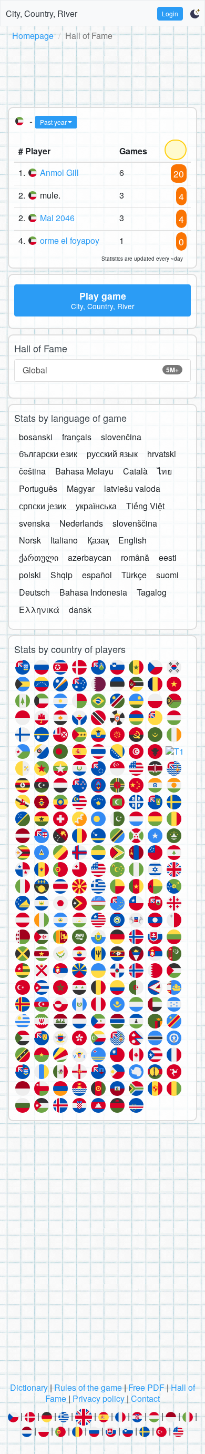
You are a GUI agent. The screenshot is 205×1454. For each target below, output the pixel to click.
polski (30, 575)
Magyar (81, 488)
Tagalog (152, 592)
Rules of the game (88, 1387)
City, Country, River (41, 13)
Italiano (64, 540)
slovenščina (134, 523)
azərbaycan (89, 557)
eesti (168, 557)
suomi (167, 575)
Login (170, 13)
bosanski (36, 437)
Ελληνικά (39, 610)
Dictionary (29, 1387)
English (132, 540)
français (76, 437)
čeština (32, 471)
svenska (34, 523)
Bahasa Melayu (84, 471)
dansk (80, 610)
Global (101, 370)
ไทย (164, 471)
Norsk (30, 540)
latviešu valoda (132, 488)
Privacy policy (99, 1398)
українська (96, 506)
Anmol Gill (59, 172)
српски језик (42, 506)
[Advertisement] (102, 72)
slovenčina (121, 437)
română (135, 557)
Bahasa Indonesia (93, 592)
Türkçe (134, 575)
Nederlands (81, 523)
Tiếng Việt (145, 506)
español (97, 575)
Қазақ (98, 540)
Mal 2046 (57, 218)
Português (38, 488)
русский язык (112, 454)
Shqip (61, 575)
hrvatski (161, 454)
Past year (53, 121)
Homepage (33, 35)
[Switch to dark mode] (194, 14)
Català (135, 471)
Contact (145, 1398)
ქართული (38, 557)
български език (48, 454)
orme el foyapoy (69, 240)
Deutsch (34, 592)
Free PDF (146, 1387)
